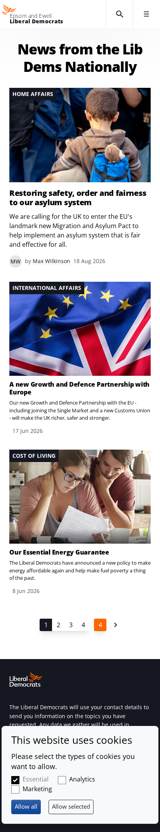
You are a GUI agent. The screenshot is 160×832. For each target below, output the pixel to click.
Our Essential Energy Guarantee (59, 552)
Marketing (37, 789)
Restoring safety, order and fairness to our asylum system (77, 197)
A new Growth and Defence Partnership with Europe (79, 388)
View (80, 178)
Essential (36, 779)
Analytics (82, 779)
